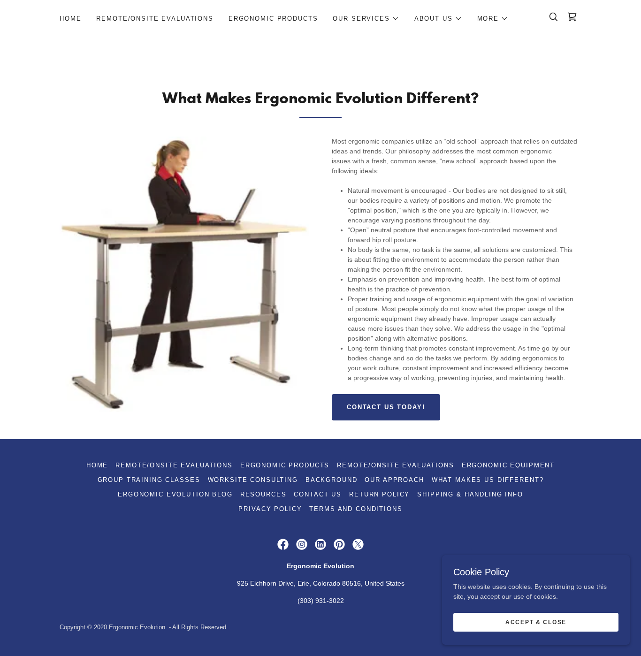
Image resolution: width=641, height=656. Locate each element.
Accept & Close (535, 622)
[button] (366, 18)
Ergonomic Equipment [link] (508, 465)
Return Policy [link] (379, 494)
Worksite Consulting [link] (253, 479)
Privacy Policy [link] (270, 508)
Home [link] (70, 18)
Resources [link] (263, 494)
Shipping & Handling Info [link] (470, 494)
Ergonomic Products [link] (273, 18)
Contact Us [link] (318, 494)
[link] (572, 17)
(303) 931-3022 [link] (321, 600)
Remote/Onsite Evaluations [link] (154, 18)
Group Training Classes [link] (149, 479)
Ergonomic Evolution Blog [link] (175, 494)
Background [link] (331, 479)
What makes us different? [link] (488, 479)
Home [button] (97, 465)
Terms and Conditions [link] (355, 508)
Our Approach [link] (394, 479)
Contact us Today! (386, 407)
